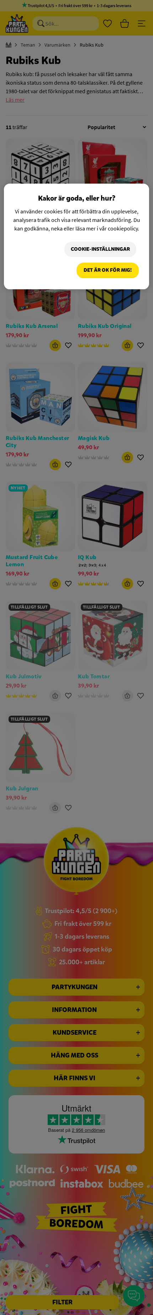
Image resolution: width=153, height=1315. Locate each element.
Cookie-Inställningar (100, 249)
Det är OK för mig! (108, 270)
